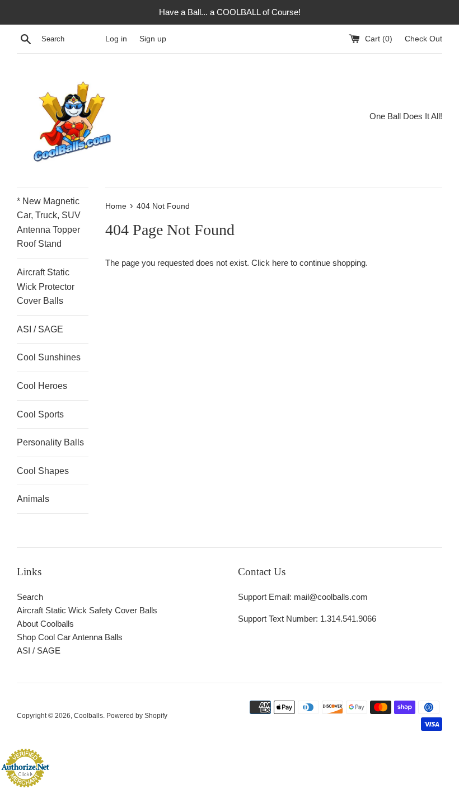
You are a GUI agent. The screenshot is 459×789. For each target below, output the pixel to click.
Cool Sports (40, 414)
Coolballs (88, 716)
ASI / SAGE (40, 329)
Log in (116, 39)
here (280, 262)
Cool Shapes (43, 471)
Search (30, 597)
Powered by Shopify (136, 716)
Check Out (423, 39)
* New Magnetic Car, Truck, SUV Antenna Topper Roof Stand (49, 222)
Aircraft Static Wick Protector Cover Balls (45, 286)
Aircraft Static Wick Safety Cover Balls (87, 610)
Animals (33, 499)
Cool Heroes (42, 386)
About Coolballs (45, 623)
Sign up (152, 39)
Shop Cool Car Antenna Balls (70, 637)
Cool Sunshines (49, 357)
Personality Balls (50, 442)
